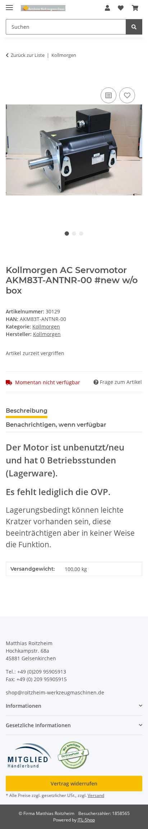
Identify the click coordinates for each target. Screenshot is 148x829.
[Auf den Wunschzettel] (127, 95)
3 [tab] (81, 233)
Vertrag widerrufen (74, 783)
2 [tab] (74, 233)
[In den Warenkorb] (11, 78)
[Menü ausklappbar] (9, 4)
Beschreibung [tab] (26, 410)
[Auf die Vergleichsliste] (108, 95)
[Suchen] (134, 27)
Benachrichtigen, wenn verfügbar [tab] (56, 424)
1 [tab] (67, 233)
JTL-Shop (86, 820)
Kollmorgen (46, 326)
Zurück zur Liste (28, 55)
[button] (107, 8)
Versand (96, 795)
